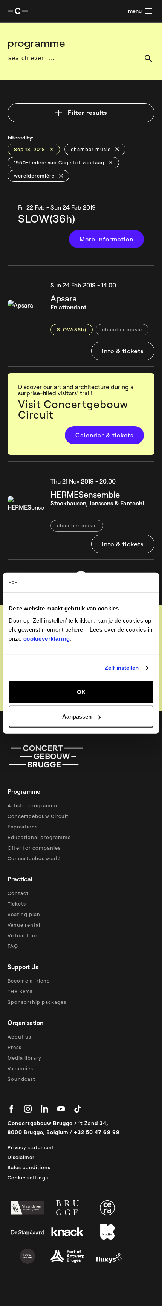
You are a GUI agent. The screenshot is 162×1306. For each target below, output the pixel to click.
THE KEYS (20, 991)
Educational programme (39, 837)
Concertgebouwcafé (34, 858)
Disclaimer (21, 1157)
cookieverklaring (46, 638)
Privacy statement (31, 1147)
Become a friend (29, 981)
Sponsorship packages (37, 1002)
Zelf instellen (122, 668)
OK (81, 691)
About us (19, 1037)
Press (14, 1047)
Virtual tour (23, 935)
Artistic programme (33, 805)
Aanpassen (77, 716)
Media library (24, 1058)
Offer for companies (34, 848)
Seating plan (24, 914)
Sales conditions (29, 1167)
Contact (18, 893)
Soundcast (21, 1079)
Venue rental (24, 925)
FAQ (13, 946)
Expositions (23, 827)
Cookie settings (28, 1178)
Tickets (17, 904)
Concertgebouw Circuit (38, 816)
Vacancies (20, 1068)
